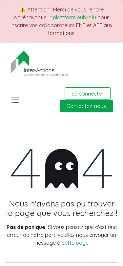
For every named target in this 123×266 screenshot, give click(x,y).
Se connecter (88, 93)
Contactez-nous (86, 106)
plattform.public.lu (74, 17)
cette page (75, 242)
